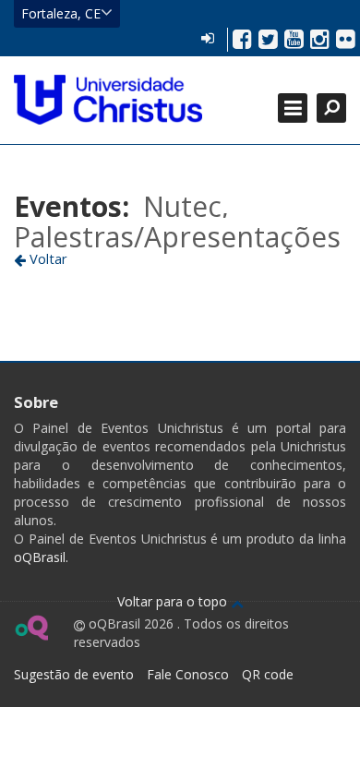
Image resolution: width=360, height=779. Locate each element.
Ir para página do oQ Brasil (31, 628)
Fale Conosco (188, 674)
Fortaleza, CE (61, 13)
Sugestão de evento (74, 674)
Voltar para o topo (174, 601)
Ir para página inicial (108, 100)
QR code (268, 674)
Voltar (46, 258)
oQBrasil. (41, 557)
